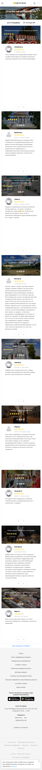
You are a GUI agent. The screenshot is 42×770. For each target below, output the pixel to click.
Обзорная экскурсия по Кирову (21, 116)
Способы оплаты (21, 683)
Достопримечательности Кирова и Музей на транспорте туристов (21, 261)
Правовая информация (12, 745)
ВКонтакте (18, 718)
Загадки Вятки (21, 475)
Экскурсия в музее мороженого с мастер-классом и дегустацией (21, 181)
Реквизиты (34, 745)
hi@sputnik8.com (21, 720)
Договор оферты (21, 672)
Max (25, 718)
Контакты (21, 748)
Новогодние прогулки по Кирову (21, 530)
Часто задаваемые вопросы (21, 657)
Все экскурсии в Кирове (21, 646)
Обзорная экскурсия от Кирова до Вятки (21, 30)
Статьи (21, 653)
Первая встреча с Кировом (21, 410)
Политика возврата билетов (21, 668)
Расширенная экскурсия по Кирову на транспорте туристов (21, 345)
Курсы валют (21, 687)
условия (14, 766)
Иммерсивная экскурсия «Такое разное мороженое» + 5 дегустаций (21, 593)
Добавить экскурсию (21, 727)
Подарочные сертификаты (21, 661)
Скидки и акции (21, 665)
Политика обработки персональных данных (21, 680)
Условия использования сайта (21, 676)
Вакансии (25, 745)
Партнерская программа (26, 742)
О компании (12, 742)
